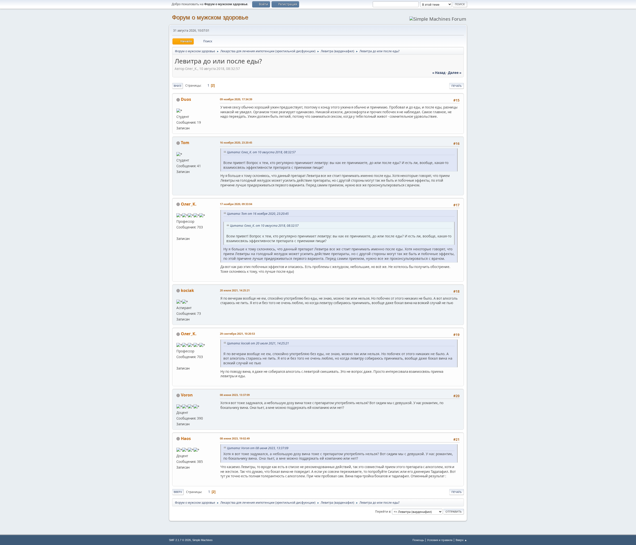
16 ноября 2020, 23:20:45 (236, 142)
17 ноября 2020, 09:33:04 (236, 204)
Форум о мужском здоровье (210, 17)
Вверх (178, 492)
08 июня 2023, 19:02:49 (235, 438)
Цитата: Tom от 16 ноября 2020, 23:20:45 (258, 214)
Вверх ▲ (461, 540)
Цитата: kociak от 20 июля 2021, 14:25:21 (258, 343)
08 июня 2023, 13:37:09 (235, 395)
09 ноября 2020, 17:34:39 (236, 99)
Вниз (177, 86)
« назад (438, 72)
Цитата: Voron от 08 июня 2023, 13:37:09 (257, 448)
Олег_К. (189, 204)
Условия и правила (439, 540)
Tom (185, 142)
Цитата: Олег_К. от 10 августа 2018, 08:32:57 (261, 152)
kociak (187, 290)
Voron (187, 395)
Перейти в (383, 511)
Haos (186, 438)
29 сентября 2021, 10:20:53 (237, 333)
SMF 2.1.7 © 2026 (180, 540)
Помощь (418, 540)
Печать (456, 86)
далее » (454, 72)
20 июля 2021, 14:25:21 (235, 290)
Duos (186, 99)
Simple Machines (202, 540)
